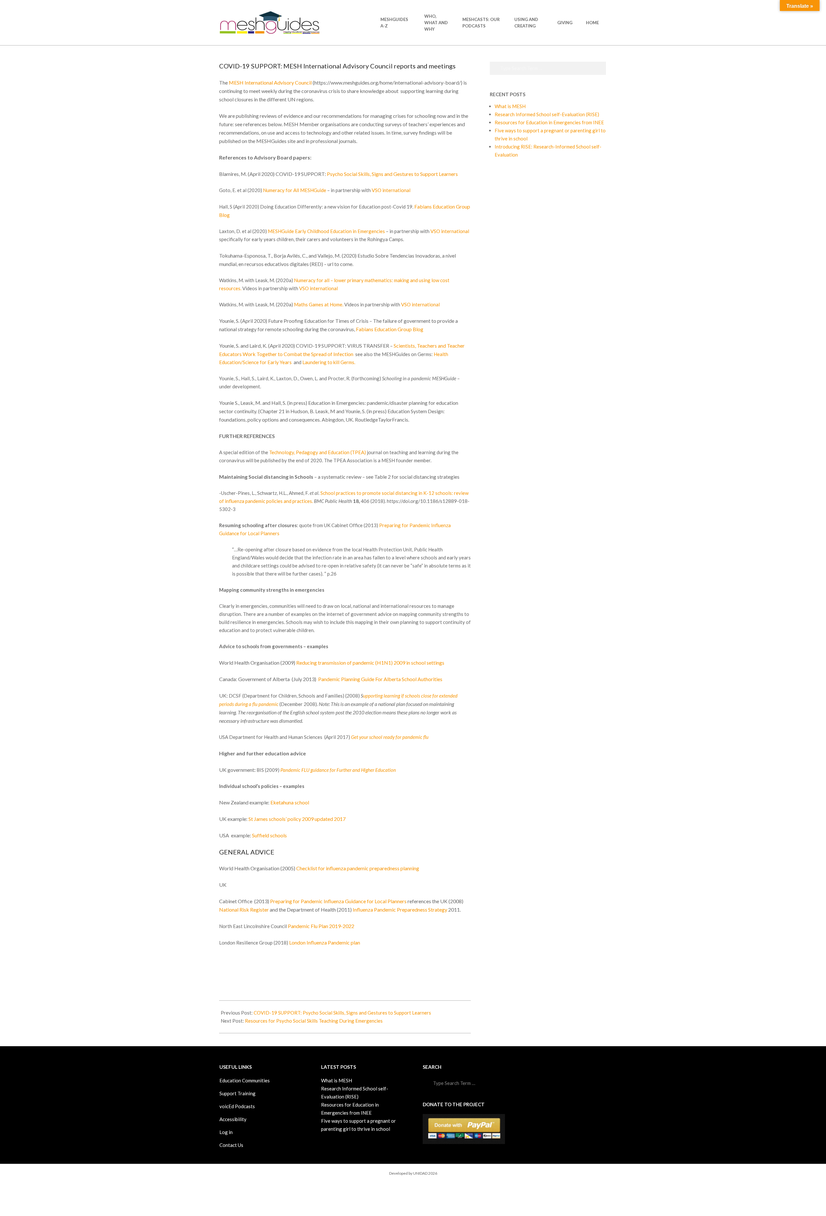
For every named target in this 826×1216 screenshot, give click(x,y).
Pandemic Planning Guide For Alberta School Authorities (380, 679)
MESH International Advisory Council (270, 82)
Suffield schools (269, 835)
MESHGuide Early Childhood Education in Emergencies (326, 231)
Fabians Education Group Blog (389, 329)
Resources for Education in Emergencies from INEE (549, 122)
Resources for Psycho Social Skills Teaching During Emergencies (314, 1021)
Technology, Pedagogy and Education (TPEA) (317, 452)
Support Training (237, 1093)
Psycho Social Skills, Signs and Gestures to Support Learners (392, 174)
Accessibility (233, 1119)
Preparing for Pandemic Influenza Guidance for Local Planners (339, 901)
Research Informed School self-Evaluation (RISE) (547, 114)
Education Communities (244, 1080)
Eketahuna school (289, 802)
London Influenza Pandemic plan (324, 942)
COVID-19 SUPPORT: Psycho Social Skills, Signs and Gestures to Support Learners (342, 1013)
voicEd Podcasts (237, 1106)
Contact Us (231, 1145)
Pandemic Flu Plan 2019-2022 (321, 926)
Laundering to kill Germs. (328, 362)
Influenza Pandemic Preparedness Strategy (400, 909)
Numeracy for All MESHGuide (294, 190)
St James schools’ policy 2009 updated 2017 (297, 819)
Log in (226, 1132)
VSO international (391, 190)
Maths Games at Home (318, 304)
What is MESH (510, 106)
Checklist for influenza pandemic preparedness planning (357, 868)
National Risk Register (244, 909)
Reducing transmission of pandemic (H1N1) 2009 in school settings (370, 662)
